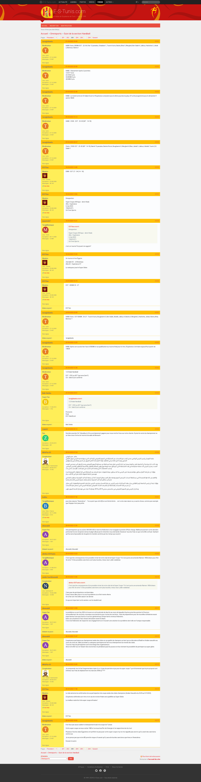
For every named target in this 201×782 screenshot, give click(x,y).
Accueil (44, 26)
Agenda (73, 2)
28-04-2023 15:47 (71, 636)
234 (89, 37)
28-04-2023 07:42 (71, 497)
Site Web (46, 186)
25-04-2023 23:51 (71, 393)
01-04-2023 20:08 (71, 66)
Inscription (54, 26)
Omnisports (56, 33)
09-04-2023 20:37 (71, 142)
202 (67, 37)
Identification (66, 26)
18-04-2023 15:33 (71, 254)
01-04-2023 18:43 (71, 41)
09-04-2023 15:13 (71, 117)
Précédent (50, 37)
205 (81, 37)
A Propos (81, 767)
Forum (100, 2)
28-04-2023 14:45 (71, 577)
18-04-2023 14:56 (71, 194)
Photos (83, 2)
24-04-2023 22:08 (71, 312)
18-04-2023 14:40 (71, 167)
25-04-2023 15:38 (71, 368)
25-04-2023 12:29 (71, 342)
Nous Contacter (117, 767)
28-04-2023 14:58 (71, 608)
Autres (109, 2)
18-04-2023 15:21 (71, 221)
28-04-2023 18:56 (71, 720)
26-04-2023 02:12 (71, 429)
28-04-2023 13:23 (71, 553)
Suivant (95, 37)
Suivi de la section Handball (77, 33)
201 (63, 37)
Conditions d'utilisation (95, 767)
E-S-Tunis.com (49, 2)
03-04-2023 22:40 (71, 92)
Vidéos (91, 2)
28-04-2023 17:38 (71, 689)
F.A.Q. (107, 767)
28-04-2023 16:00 (71, 664)
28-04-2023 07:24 (71, 452)
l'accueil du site (154, 759)
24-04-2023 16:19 (71, 281)
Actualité (63, 2)
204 (77, 37)
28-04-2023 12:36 (71, 525)
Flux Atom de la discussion (151, 756)
